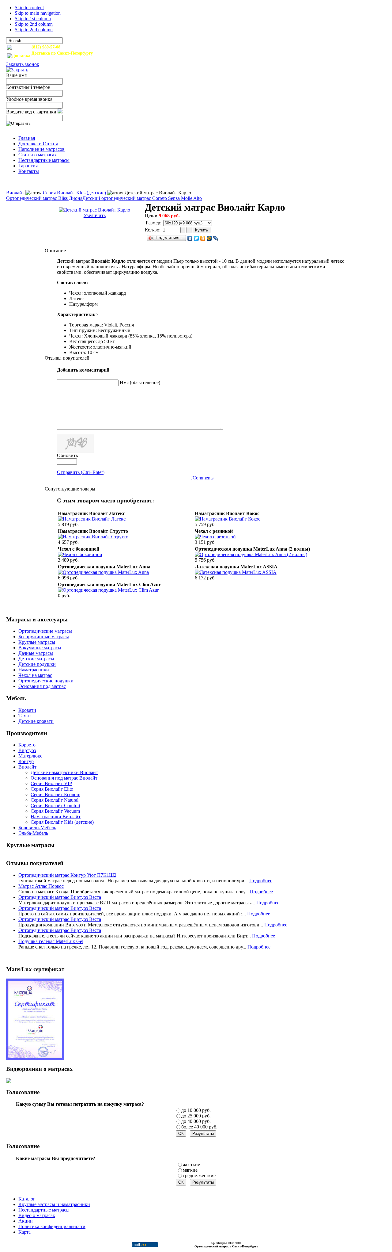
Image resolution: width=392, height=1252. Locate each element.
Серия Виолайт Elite (52, 789)
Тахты (25, 715)
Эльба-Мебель (33, 833)
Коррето (27, 744)
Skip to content (29, 7)
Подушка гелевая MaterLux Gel (50, 941)
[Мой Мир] (209, 238)
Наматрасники (33, 669)
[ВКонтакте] (190, 238)
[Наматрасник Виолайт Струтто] (93, 536)
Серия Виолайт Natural (54, 800)
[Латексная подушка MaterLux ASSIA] (236, 572)
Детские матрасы (36, 658)
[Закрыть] (17, 69)
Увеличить (95, 215)
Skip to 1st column (33, 18)
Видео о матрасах (36, 1215)
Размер (153, 222)
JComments (202, 477)
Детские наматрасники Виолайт (64, 772)
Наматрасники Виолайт (56, 816)
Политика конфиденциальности (51, 1226)
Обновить (67, 455)
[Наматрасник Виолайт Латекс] (92, 518)
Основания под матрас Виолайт (64, 778)
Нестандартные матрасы (44, 1209)
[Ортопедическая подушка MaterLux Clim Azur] (108, 590)
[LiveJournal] (216, 238)
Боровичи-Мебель (37, 827)
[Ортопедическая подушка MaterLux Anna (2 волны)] (251, 554)
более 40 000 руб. (199, 1126)
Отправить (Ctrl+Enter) (80, 472)
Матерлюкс (30, 755)
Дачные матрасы (35, 653)
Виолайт (15, 192)
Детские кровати (36, 721)
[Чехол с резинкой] (215, 536)
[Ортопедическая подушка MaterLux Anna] (103, 572)
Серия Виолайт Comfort (55, 805)
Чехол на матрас (35, 675)
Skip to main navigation (38, 13)
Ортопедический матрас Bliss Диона (44, 198)
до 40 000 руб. (196, 1121)
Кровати (27, 710)
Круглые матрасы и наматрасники (54, 1204)
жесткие (191, 1164)
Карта (24, 1232)
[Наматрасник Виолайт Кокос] (227, 518)
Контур (26, 761)
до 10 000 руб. (196, 1110)
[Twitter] (196, 238)
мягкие (190, 1170)
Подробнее (260, 880)
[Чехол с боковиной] (80, 554)
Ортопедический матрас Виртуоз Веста (59, 897)
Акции (25, 1220)
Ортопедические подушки (46, 680)
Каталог (26, 1198)
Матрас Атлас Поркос (41, 886)
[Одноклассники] (203, 238)
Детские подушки (37, 664)
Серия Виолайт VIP (51, 783)
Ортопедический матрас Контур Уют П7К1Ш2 (67, 875)
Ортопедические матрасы (45, 631)
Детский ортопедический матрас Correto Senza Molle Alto (142, 198)
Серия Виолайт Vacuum (55, 811)
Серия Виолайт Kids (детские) (74, 192)
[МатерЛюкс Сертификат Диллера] (35, 1058)
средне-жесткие (199, 1175)
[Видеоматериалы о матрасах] (8, 1081)
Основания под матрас (42, 686)
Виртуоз (27, 750)
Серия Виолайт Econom (55, 794)
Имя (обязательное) (140, 382)
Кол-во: (153, 229)
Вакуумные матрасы (39, 647)
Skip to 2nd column (34, 24)
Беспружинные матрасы (43, 636)
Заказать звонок (22, 64)
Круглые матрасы (36, 642)
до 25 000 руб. (196, 1115)
